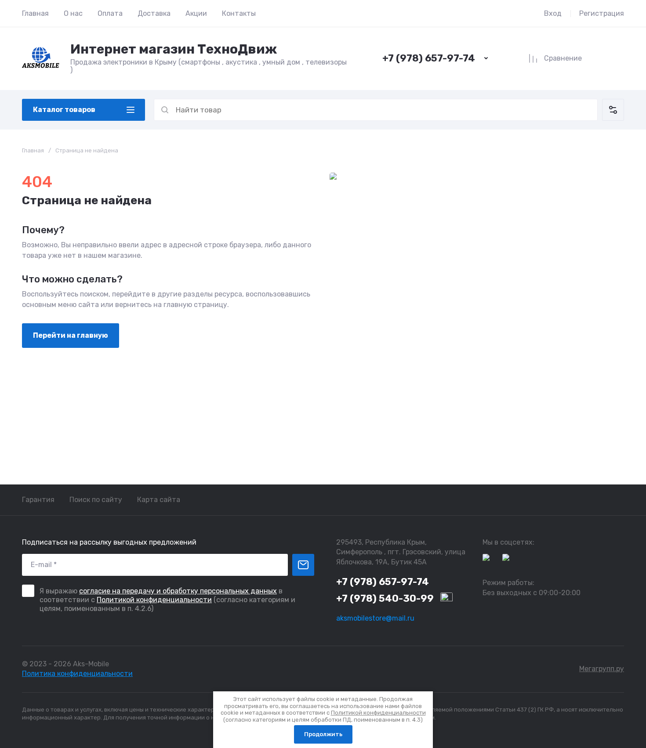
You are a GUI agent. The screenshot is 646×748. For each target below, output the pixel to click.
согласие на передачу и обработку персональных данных (178, 591)
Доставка (154, 13)
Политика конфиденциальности (77, 673)
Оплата (110, 13)
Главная (35, 13)
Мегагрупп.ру (601, 669)
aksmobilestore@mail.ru (375, 618)
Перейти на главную (70, 335)
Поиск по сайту (95, 499)
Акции (196, 13)
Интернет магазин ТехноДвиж (173, 49)
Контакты (239, 13)
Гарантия (38, 499)
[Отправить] (303, 565)
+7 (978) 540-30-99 (385, 598)
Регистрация (601, 13)
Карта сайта (158, 499)
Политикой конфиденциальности (154, 600)
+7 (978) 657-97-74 (428, 58)
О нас (73, 13)
